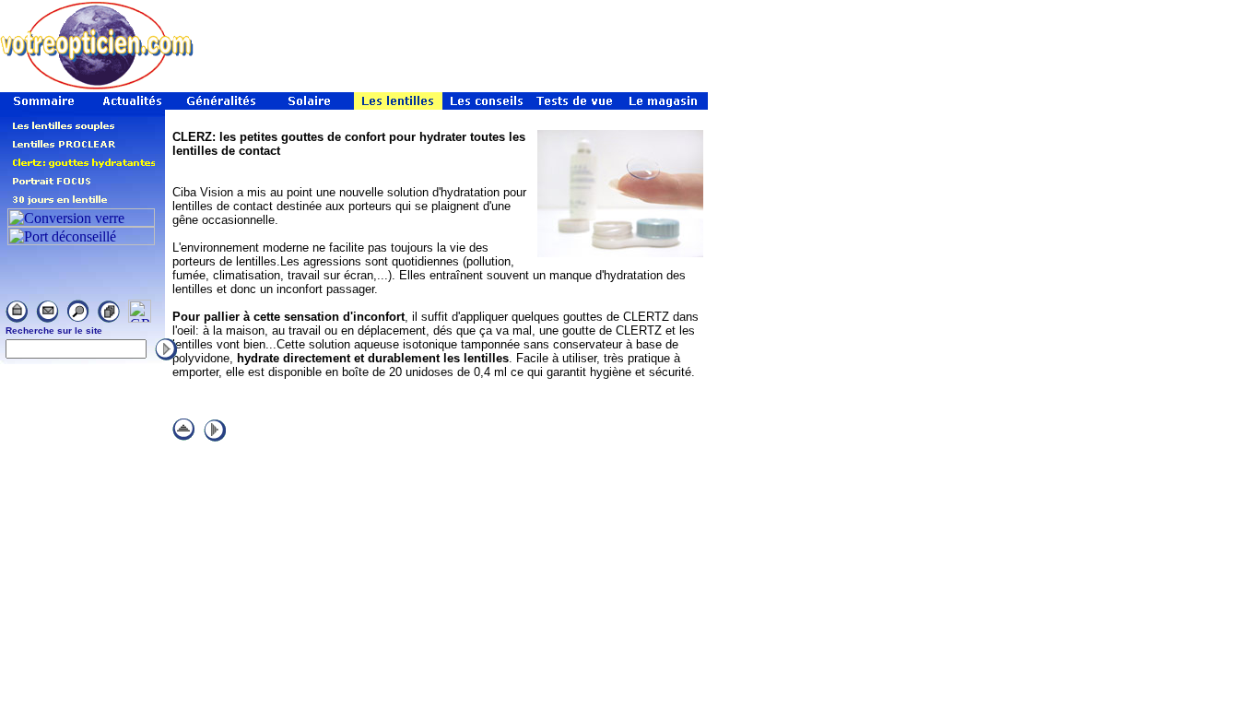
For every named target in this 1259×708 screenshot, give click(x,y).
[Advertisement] (445, 59)
